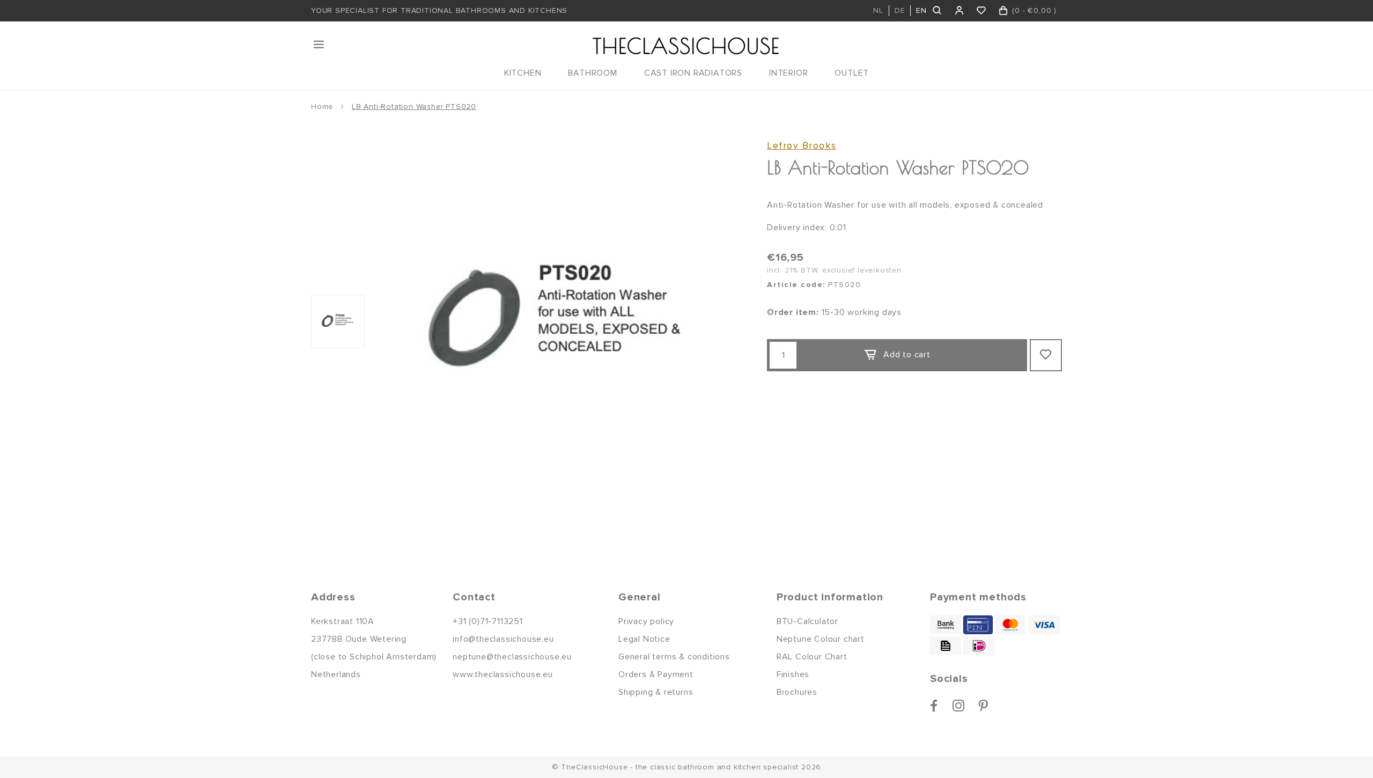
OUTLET (852, 73)
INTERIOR (788, 73)
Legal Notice (644, 639)
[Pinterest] (983, 706)
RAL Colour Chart (812, 656)
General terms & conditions (674, 656)
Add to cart (907, 354)
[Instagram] (958, 706)
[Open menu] (319, 44)
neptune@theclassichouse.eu (512, 656)
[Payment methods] (945, 624)
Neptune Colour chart (821, 639)
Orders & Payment (655, 674)
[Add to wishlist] (1046, 355)
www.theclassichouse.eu (503, 674)
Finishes (793, 674)
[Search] (938, 10)
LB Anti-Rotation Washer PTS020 (414, 106)
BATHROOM (592, 73)
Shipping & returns (655, 692)
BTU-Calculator (807, 621)
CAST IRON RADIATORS (693, 73)
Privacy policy (646, 621)
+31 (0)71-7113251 (488, 621)
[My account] (960, 10)
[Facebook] (934, 706)
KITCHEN (523, 73)
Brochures (797, 692)
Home (322, 106)
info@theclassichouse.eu (503, 639)
